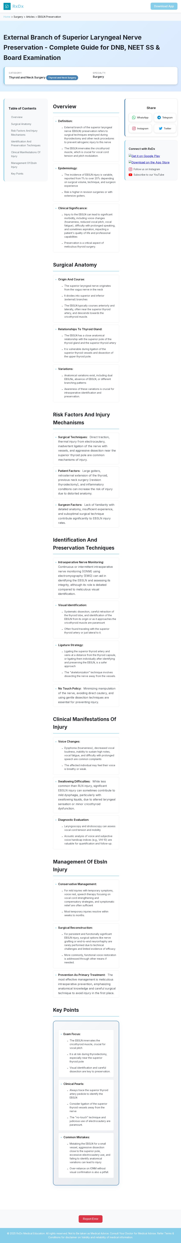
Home (7, 16)
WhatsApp (142, 117)
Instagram (142, 128)
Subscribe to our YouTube (149, 174)
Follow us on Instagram (147, 169)
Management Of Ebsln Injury (24, 164)
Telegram (167, 117)
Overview (16, 117)
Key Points (17, 173)
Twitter (167, 128)
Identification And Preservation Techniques (25, 143)
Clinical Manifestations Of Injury (25, 154)
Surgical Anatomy (21, 123)
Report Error (90, 1218)
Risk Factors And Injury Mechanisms (24, 132)
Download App (164, 6)
